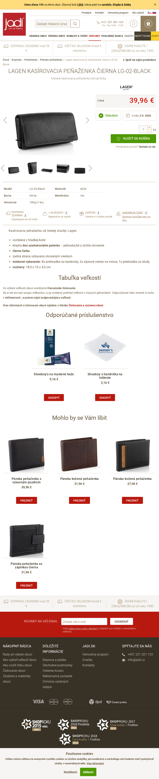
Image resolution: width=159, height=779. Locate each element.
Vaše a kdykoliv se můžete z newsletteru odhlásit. (99, 630)
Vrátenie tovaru (53, 670)
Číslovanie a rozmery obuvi (86, 305)
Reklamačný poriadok (57, 676)
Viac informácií (95, 763)
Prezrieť (26, 500)
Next (87, 120)
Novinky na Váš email (41, 621)
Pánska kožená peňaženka (79, 479)
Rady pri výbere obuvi (17, 654)
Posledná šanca (112, 35)
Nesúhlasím (70, 771)
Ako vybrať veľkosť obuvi (19, 660)
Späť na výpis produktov (140, 59)
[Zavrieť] (155, 5)
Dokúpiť (54, 397)
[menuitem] (38, 36)
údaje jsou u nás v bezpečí (83, 628)
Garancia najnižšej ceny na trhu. (136, 216)
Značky (129, 35)
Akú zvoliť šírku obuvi (17, 665)
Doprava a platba (54, 660)
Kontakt (99, 12)
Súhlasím (88, 771)
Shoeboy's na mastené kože (54, 374)
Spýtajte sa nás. (147, 146)
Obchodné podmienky (58, 665)
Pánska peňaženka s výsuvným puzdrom (26, 480)
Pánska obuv (56, 35)
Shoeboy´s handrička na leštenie (105, 376)
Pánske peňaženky (51, 59)
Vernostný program (118, 12)
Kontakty (88, 665)
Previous (5, 120)
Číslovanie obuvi (14, 670)
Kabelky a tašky (77, 35)
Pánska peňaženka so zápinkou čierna (26, 565)
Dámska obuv (38, 35)
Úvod (6, 59)
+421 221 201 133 (140, 654)
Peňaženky (30, 59)
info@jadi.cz (136, 660)
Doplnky (94, 35)
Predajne (86, 12)
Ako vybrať (138, 12)
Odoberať (122, 621)
